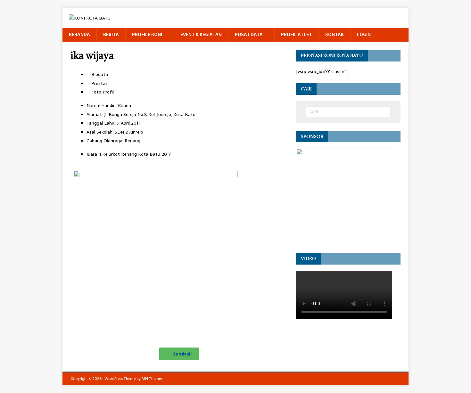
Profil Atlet (296, 34)
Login (364, 34)
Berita (111, 34)
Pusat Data (249, 34)
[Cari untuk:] (348, 111)
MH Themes (152, 378)
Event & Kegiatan (201, 34)
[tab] (186, 74)
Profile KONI (147, 34)
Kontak (334, 34)
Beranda (79, 34)
